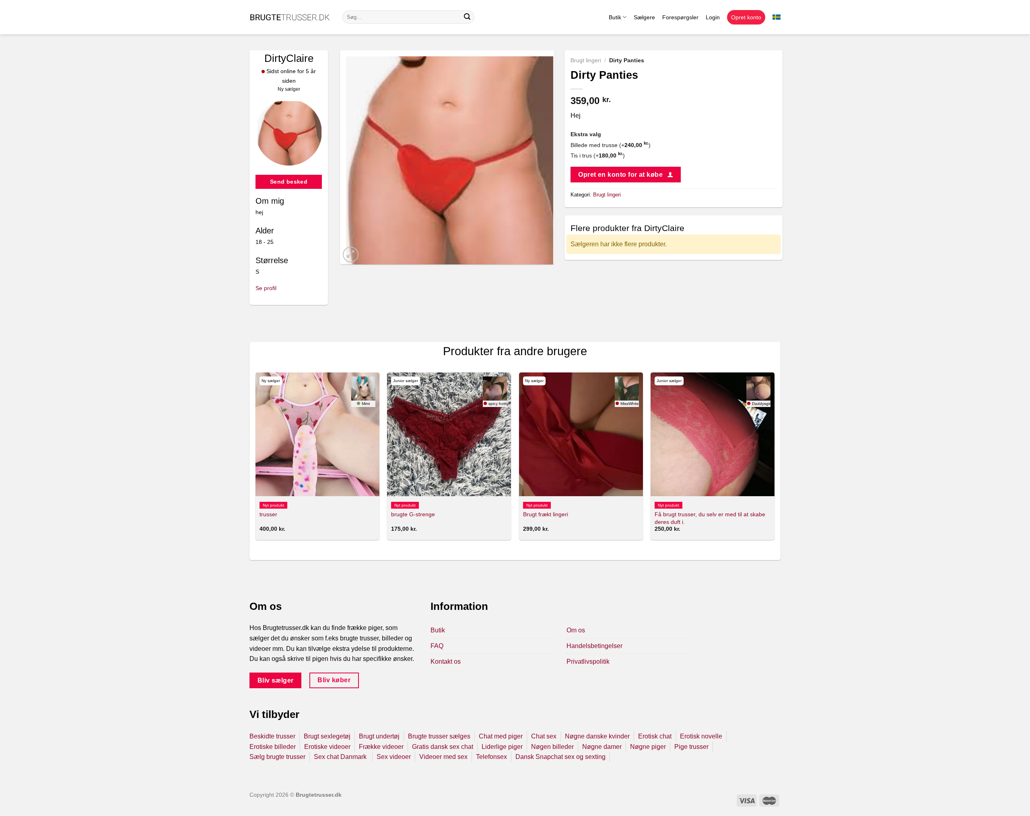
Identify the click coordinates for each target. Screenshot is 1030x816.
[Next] (774, 459)
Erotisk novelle (701, 736)
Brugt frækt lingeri (545, 514)
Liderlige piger (502, 746)
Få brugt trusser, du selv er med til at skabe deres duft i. (710, 518)
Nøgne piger (648, 746)
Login (713, 17)
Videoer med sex (443, 756)
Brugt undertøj (379, 736)
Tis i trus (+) (598, 155)
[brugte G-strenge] (449, 434)
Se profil (265, 288)
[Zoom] (350, 254)
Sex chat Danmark (341, 756)
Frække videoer (381, 746)
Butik (615, 17)
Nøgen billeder (552, 746)
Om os (575, 630)
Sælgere (644, 17)
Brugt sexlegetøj (327, 736)
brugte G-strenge (413, 514)
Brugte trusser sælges (439, 736)
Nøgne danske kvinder (597, 736)
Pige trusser (691, 746)
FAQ (437, 645)
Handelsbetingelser (594, 645)
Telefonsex (491, 756)
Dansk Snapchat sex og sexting (560, 756)
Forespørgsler (680, 17)
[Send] (467, 17)
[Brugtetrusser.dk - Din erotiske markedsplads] (289, 17)
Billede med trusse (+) (611, 145)
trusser (268, 514)
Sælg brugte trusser (277, 756)
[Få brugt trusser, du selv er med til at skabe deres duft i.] (713, 434)
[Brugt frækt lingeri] (581, 434)
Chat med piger (501, 736)
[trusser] (317, 434)
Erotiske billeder (272, 746)
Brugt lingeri (586, 60)
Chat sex (543, 736)
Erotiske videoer (327, 746)
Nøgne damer (602, 746)
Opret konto (746, 17)
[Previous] (256, 459)
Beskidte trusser (272, 736)
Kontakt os (446, 661)
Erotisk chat (655, 736)
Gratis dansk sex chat (442, 746)
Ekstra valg (586, 134)
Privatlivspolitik (588, 661)
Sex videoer (394, 756)
